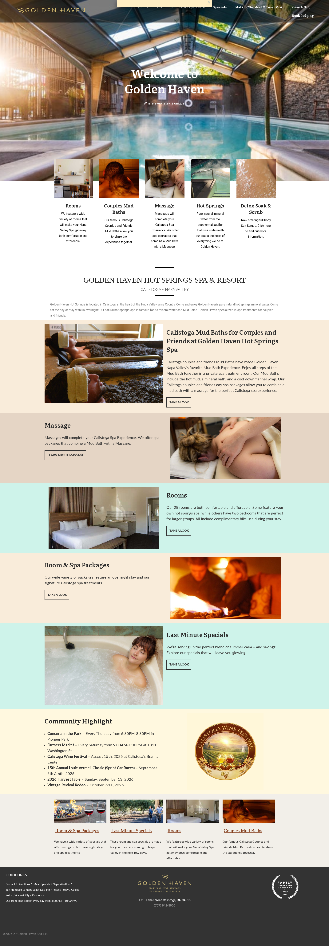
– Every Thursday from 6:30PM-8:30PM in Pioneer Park (100, 736)
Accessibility (22, 895)
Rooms (73, 205)
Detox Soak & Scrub (256, 208)
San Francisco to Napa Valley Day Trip (28, 890)
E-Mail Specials (41, 884)
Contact (10, 884)
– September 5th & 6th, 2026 (102, 771)
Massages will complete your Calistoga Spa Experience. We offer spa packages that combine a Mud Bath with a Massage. (102, 440)
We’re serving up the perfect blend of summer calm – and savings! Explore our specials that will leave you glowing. (221, 650)
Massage (164, 205)
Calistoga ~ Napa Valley (165, 290)
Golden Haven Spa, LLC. (33, 934)
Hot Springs (210, 205)
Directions (24, 884)
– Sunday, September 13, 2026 (90, 779)
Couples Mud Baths (119, 208)
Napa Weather (61, 884)
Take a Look (179, 530)
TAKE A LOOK (179, 402)
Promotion (38, 895)
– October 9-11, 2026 (85, 785)
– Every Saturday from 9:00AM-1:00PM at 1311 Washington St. (102, 748)
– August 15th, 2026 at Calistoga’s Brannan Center (104, 759)
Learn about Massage (65, 455)
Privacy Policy (61, 890)
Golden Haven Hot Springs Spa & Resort (164, 280)
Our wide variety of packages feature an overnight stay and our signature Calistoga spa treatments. (97, 580)
